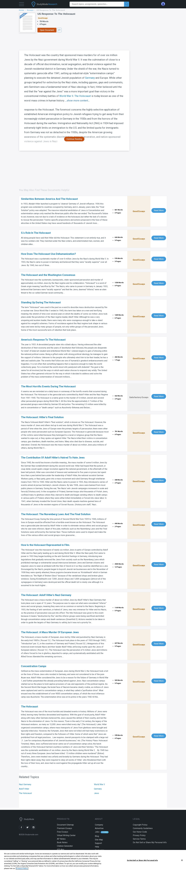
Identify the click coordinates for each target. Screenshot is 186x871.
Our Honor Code (140, 832)
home (21, 10)
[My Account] (164, 4)
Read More (159, 210)
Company (99, 825)
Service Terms (139, 839)
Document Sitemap (65, 825)
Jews (96, 793)
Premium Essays (64, 828)
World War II (66, 95)
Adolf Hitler (24, 789)
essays (30, 10)
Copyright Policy (140, 825)
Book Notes (62, 842)
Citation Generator (65, 846)
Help (97, 847)
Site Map (99, 839)
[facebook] (22, 829)
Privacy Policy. (22, 868)
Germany (90, 77)
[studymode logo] (49, 4)
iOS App (60, 849)
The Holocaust (82, 95)
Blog (97, 836)
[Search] (126, 4)
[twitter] (28, 829)
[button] (21, 5)
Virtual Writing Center (66, 835)
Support (98, 843)
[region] (93, 860)
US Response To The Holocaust (56, 13)
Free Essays (62, 832)
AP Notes (61, 839)
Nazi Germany (25, 784)
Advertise (99, 828)
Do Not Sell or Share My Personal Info (142, 860)
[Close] (182, 860)
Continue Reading (74, 139)
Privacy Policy (139, 835)
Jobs (97, 832)
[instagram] (34, 829)
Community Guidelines (143, 828)
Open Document (47, 30)
